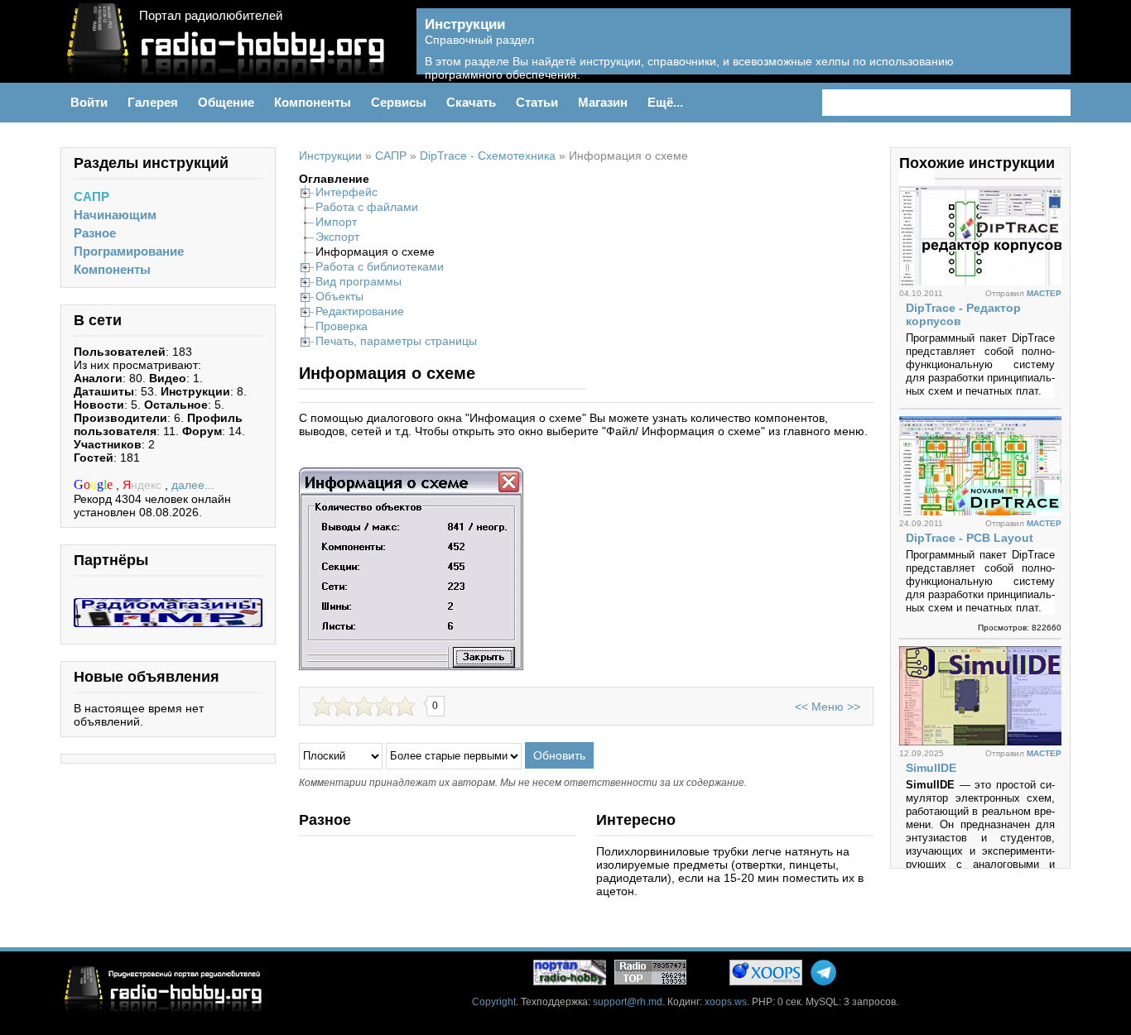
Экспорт (337, 236)
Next (926, 177)
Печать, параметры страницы (396, 340)
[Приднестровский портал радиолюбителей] (569, 972)
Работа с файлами (366, 206)
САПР (91, 196)
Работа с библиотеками (379, 266)
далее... (192, 484)
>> (853, 706)
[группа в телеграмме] (823, 972)
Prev (907, 177)
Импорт (336, 221)
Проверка (341, 326)
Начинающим (115, 215)
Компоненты (112, 269)
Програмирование (129, 251)
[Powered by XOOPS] (765, 972)
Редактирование (359, 311)
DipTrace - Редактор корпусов (963, 314)
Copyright (494, 1002)
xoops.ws (726, 1002)
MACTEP (1044, 293)
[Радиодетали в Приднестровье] (168, 604)
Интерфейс (346, 192)
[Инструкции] (1046, 50)
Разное (95, 233)
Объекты (339, 296)
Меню (827, 706)
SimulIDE (931, 767)
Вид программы (358, 281)
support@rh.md (627, 1002)
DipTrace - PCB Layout (969, 537)
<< (801, 706)
